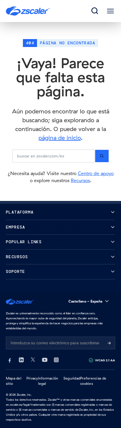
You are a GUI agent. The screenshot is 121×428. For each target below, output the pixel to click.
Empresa (15, 227)
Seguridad (71, 378)
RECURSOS (17, 256)
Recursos (80, 180)
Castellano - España (85, 301)
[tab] (95, 11)
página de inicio (59, 137)
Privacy (32, 378)
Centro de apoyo (96, 173)
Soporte (15, 271)
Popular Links (24, 241)
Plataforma (19, 212)
